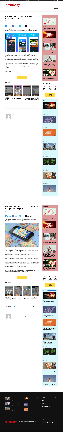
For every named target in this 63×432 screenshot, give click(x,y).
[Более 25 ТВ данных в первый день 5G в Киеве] (49, 46)
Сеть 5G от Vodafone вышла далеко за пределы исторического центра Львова (49, 27)
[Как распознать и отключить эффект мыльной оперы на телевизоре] (7, 408)
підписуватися (55, 86)
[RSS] (45, 422)
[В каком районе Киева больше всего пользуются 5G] (49, 34)
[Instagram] (53, 0)
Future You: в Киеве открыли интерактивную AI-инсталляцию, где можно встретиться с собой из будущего (49, 65)
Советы (9, 12)
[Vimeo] (55, 0)
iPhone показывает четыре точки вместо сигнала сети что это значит (15, 398)
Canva (38, 30)
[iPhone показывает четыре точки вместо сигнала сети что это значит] (7, 398)
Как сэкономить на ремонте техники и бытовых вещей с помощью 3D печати (15, 403)
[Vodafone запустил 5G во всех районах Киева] (49, 72)
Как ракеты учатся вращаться (49, 194)
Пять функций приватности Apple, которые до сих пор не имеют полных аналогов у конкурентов (49, 182)
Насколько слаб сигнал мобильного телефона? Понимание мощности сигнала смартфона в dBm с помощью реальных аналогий (49, 154)
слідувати (50, 86)
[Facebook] (51, 0)
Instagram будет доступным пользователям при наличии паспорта (18, 91)
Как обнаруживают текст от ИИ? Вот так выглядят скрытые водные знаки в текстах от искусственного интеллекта (49, 139)
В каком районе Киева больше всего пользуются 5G (48, 40)
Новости (18, 95)
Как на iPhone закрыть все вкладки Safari (9, 90)
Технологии (9, 82)
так (44, 86)
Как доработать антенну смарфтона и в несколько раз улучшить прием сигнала (26, 90)
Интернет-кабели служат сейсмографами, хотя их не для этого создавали (49, 126)
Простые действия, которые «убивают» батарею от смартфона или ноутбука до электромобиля (48, 112)
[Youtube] (57, 0)
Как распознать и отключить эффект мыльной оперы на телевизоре (15, 408)
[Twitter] (54, 0)
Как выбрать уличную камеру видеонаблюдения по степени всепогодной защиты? (35, 90)
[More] (33, 26)
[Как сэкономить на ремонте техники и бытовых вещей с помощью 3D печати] (7, 403)
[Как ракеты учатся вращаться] (49, 188)
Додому (6, 12)
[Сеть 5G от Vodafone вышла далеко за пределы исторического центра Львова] (49, 21)
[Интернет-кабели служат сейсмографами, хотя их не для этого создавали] (49, 119)
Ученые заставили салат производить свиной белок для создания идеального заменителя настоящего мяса (49, 168)
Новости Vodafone (46, 63)
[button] (56, 5)
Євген (14, 114)
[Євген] (6, 21)
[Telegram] (48, 422)
